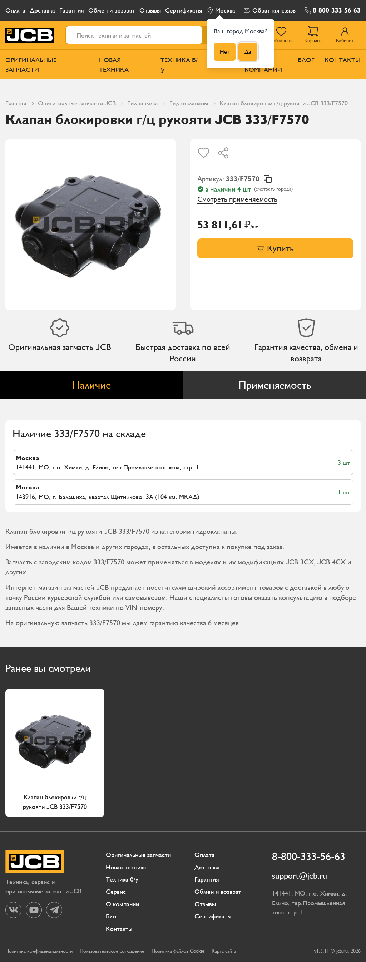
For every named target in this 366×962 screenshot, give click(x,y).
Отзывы (150, 10)
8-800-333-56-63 (337, 10)
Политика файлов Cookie (178, 951)
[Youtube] (34, 910)
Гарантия (71, 10)
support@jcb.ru (299, 875)
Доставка (42, 10)
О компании (122, 904)
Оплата (15, 10)
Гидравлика (142, 103)
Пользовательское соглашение (112, 951)
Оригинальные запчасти (30, 64)
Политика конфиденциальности (39, 951)
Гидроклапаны (188, 103)
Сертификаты (183, 10)
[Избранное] (203, 153)
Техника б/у (179, 64)
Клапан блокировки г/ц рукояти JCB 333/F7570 (55, 801)
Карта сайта (224, 951)
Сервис (116, 891)
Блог (306, 60)
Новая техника (114, 64)
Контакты (343, 60)
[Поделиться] (223, 153)
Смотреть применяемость (237, 199)
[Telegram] (54, 910)
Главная (15, 103)
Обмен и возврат (111, 10)
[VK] (13, 910)
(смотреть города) (273, 189)
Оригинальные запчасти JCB (77, 103)
